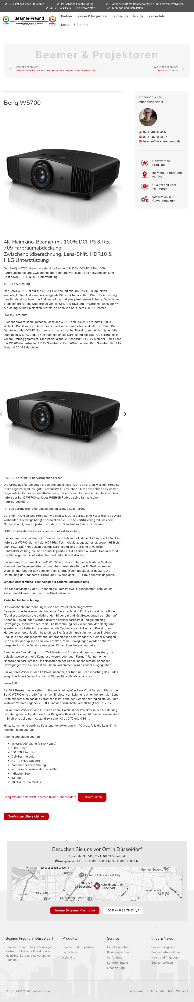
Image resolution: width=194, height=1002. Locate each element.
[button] (67, 17)
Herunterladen (92, 797)
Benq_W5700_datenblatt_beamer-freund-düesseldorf (40, 797)
